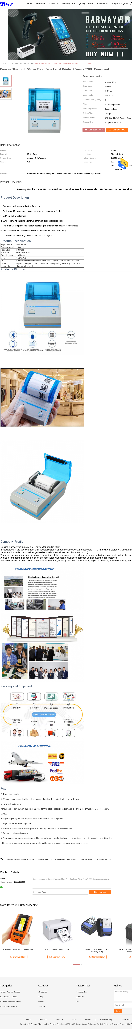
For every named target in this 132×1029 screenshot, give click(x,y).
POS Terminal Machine (8, 1007)
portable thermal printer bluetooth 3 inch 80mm (57, 859)
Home (29, 4)
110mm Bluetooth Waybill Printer (57, 949)
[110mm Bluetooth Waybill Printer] (57, 928)
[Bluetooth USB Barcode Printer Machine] (17, 928)
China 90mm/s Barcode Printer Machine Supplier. (38, 1024)
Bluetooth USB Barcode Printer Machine (18, 949)
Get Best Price (95, 130)
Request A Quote (120, 4)
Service (41, 1002)
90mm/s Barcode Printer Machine (20, 859)
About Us (54, 4)
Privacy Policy (106, 1020)
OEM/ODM (80, 997)
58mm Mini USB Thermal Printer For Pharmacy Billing (96, 950)
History (40, 997)
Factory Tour (68, 4)
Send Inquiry (100, 892)
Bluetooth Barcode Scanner (10, 1002)
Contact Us (102, 4)
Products (40, 4)
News (74, 1020)
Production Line (81, 992)
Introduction (42, 992)
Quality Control (86, 4)
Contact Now (118, 130)
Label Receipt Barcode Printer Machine (96, 859)
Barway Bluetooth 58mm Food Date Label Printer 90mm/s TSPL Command (63, 63)
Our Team (41, 1007)
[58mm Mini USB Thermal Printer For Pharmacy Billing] (96, 928)
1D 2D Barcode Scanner (9, 997)
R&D (77, 1002)
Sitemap (88, 1020)
